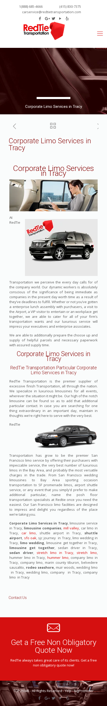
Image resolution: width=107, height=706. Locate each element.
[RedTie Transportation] (44, 31)
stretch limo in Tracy (55, 552)
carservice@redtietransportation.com (51, 12)
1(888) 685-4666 (31, 6)
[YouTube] (60, 18)
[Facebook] (40, 18)
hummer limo (58, 557)
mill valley (71, 528)
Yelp (68, 690)
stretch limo (85, 552)
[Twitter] (53, 18)
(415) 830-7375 (69, 6)
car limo (29, 533)
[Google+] (47, 18)
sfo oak (29, 538)
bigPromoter (83, 690)
